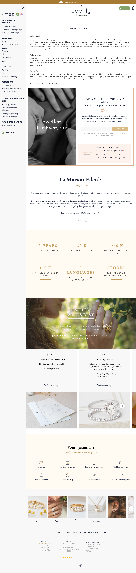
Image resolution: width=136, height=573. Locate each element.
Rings (4, 41)
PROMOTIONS (7, 82)
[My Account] (10, 14)
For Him (5, 73)
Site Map (82, 532)
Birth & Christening (9, 76)
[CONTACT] (18, 14)
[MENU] (23, 8)
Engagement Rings (9, 26)
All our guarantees (9, 104)
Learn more (79, 220)
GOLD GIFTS (7, 67)
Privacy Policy (94, 532)
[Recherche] (3, 14)
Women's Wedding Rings (12, 29)
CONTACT (59, 532)
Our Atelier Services (9, 116)
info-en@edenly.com (69, 547)
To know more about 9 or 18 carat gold (43, 83)
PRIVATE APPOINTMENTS (12, 122)
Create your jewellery (10, 113)
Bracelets (5, 51)
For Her (5, 70)
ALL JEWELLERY (8, 38)
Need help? (10, 133)
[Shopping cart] (14, 14)
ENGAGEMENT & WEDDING (8, 22)
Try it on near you (9, 125)
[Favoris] (7, 14)
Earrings (5, 47)
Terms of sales (71, 532)
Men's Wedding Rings (10, 32)
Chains (4, 54)
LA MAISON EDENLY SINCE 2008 (13, 100)
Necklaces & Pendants (10, 44)
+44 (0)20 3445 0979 (69, 543)
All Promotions (8, 85)
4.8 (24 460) (69, 557)
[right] (122, 406)
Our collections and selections (9, 109)
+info (111, 135)
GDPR (104, 532)
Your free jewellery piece (11, 89)
